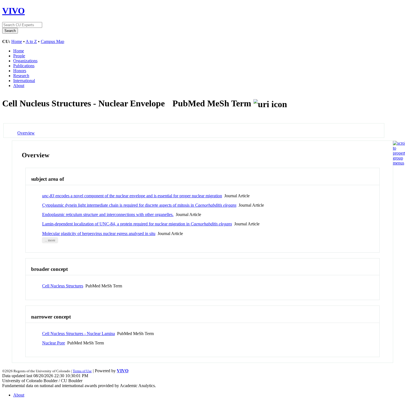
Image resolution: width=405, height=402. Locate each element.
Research (21, 75)
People (19, 55)
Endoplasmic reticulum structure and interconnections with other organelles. (108, 214)
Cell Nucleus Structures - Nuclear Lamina (78, 333)
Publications (23, 65)
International (24, 80)
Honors (19, 70)
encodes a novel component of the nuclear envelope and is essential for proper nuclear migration (132, 195)
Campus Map (52, 41)
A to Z (31, 41)
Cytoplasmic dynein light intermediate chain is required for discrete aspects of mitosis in (139, 205)
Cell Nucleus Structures (62, 286)
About (18, 85)
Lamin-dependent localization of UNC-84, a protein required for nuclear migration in (137, 224)
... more (50, 240)
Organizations (25, 60)
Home (16, 41)
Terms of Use (82, 371)
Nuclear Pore (53, 343)
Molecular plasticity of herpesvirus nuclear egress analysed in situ (98, 233)
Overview (26, 133)
